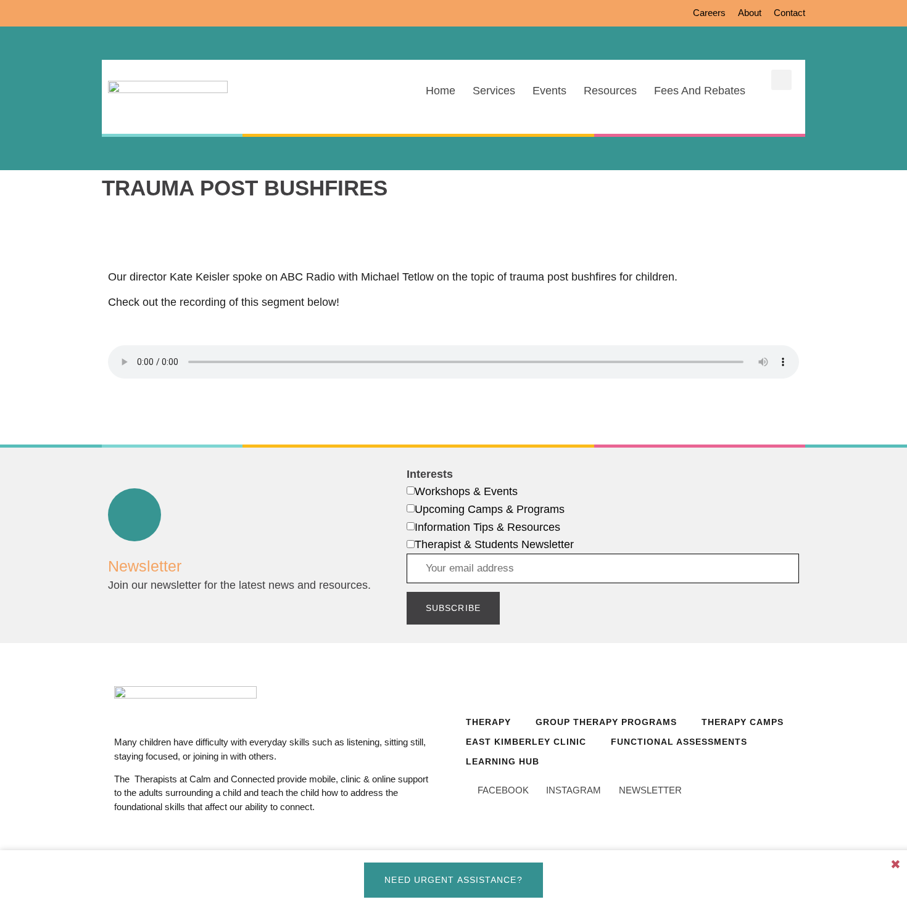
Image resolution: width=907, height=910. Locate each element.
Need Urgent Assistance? (453, 880)
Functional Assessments (679, 742)
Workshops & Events (466, 491)
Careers (709, 12)
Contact (789, 12)
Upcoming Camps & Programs (490, 509)
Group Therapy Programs (606, 722)
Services (494, 90)
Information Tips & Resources (487, 527)
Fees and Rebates (699, 90)
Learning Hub (502, 761)
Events (549, 90)
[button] (781, 80)
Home (440, 90)
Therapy (488, 722)
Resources (610, 90)
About (749, 12)
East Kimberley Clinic (526, 742)
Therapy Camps (743, 722)
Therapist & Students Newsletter (494, 544)
